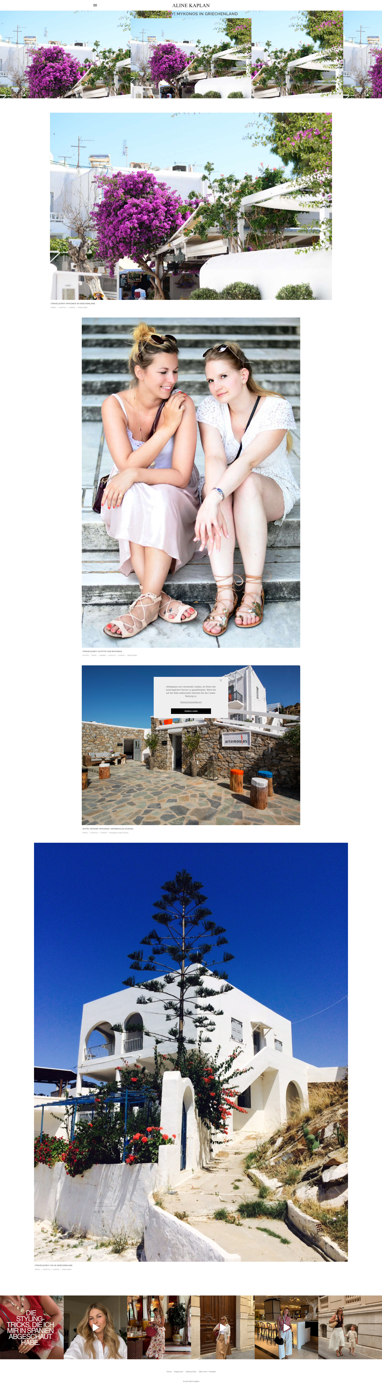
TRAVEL (53, 307)
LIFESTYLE (62, 307)
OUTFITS (85, 655)
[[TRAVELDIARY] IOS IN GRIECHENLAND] (191, 1052)
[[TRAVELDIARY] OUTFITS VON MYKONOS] (191, 482)
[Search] (95, 1203)
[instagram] (95, 1212)
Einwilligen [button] (191, 711)
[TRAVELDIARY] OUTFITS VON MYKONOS (102, 651)
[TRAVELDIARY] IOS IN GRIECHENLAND (54, 1265)
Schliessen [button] (212, 681)
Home (169, 1372)
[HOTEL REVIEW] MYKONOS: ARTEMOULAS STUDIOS (107, 829)
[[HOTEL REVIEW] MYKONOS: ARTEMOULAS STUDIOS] (191, 745)
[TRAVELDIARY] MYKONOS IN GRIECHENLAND (73, 304)
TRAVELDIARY (83, 307)
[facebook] (99, 1212)
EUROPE (72, 307)
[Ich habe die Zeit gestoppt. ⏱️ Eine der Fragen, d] (95, 1327)
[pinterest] (103, 1212)
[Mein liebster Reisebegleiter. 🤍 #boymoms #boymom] (350, 1327)
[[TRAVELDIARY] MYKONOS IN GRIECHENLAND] (191, 206)
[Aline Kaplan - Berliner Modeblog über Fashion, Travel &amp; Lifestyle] (191, 5)
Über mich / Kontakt (207, 1372)
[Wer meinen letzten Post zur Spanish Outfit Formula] (32, 1327)
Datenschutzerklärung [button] (191, 702)
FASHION (102, 655)
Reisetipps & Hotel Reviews (118, 833)
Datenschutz (191, 1372)
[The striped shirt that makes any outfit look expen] (286, 1327)
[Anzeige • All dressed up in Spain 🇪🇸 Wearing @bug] (223, 1327)
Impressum (178, 1372)
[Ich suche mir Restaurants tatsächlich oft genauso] (159, 1327)
